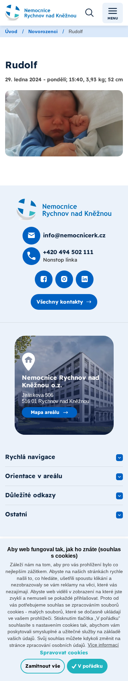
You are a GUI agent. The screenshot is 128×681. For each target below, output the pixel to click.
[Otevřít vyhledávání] (89, 13)
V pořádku (89, 666)
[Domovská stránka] (64, 209)
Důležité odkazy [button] (30, 495)
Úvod (11, 31)
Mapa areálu (45, 412)
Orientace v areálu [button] (33, 476)
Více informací (103, 645)
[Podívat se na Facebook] (44, 279)
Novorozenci (43, 31)
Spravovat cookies (64, 652)
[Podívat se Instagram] (64, 279)
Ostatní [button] (16, 514)
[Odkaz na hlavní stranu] (40, 13)
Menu (113, 18)
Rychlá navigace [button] (30, 457)
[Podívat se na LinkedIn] (85, 279)
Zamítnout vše (42, 666)
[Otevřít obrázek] (64, 123)
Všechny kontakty (60, 301)
